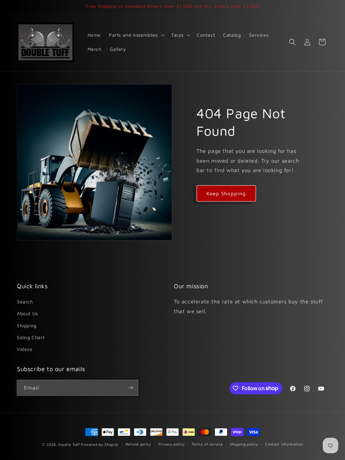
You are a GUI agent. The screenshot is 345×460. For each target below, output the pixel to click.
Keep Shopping (226, 193)
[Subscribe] (130, 388)
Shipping (27, 325)
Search (25, 301)
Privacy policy (171, 444)
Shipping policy (244, 444)
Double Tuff (69, 444)
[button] (136, 35)
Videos (24, 349)
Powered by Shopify (100, 444)
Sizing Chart (30, 337)
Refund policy (138, 444)
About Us (27, 313)
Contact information (284, 444)
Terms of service (207, 444)
